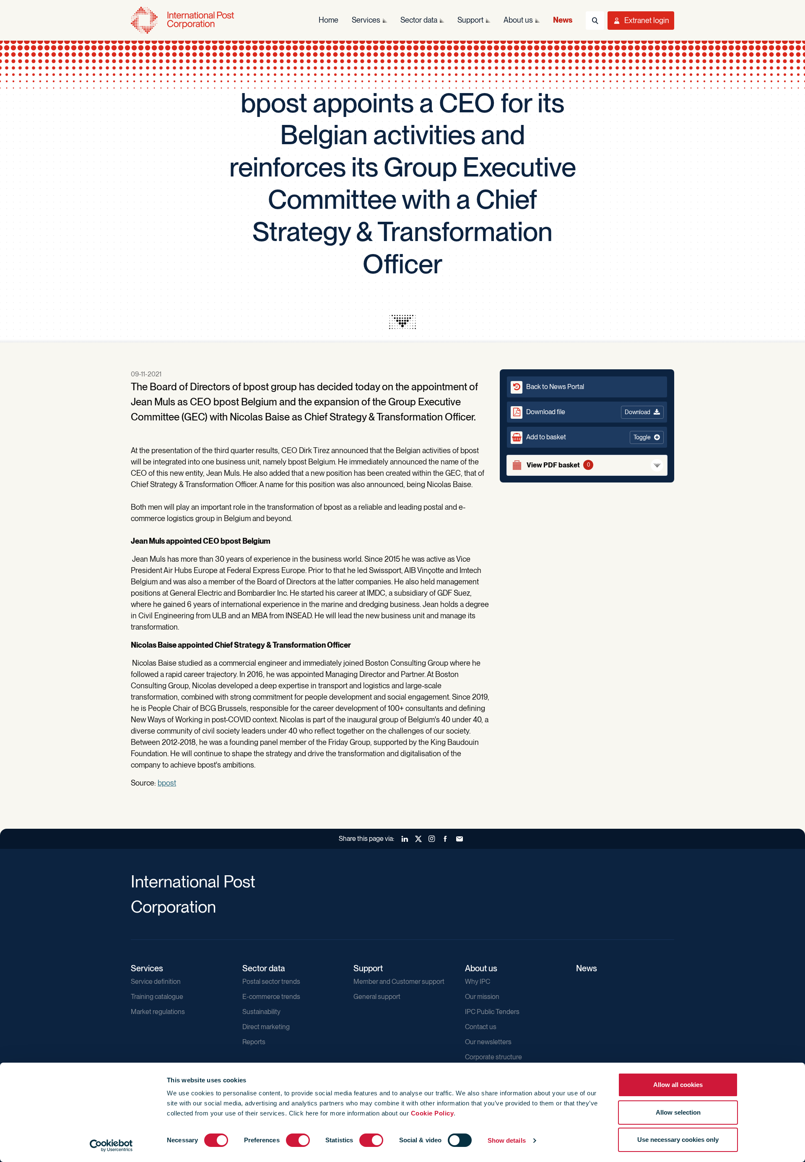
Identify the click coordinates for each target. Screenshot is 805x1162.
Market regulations (158, 1012)
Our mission (482, 997)
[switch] (298, 1140)
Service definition (156, 982)
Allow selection (678, 1112)
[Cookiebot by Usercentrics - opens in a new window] (111, 1145)
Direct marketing (266, 1027)
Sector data (263, 968)
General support (376, 997)
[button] (586, 437)
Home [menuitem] (328, 20)
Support (368, 968)
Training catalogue (157, 997)
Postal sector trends (271, 982)
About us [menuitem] (518, 20)
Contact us (480, 1027)
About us (481, 968)
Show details (507, 1140)
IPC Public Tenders (492, 1012)
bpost (167, 782)
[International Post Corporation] (183, 20)
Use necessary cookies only (678, 1139)
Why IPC (477, 982)
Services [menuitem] (366, 20)
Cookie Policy (432, 1113)
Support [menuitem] (470, 20)
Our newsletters (488, 1042)
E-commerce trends (271, 997)
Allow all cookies (678, 1084)
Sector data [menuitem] (418, 20)
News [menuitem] (562, 20)
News (586, 968)
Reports (253, 1042)
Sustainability (261, 1012)
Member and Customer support (398, 982)
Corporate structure (493, 1057)
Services (147, 968)
